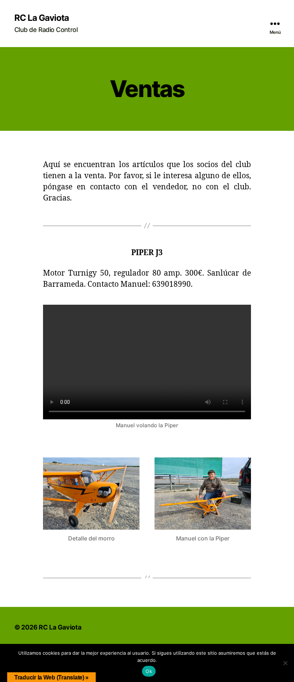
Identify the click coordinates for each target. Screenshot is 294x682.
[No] (285, 663)
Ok (149, 671)
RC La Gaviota (41, 18)
